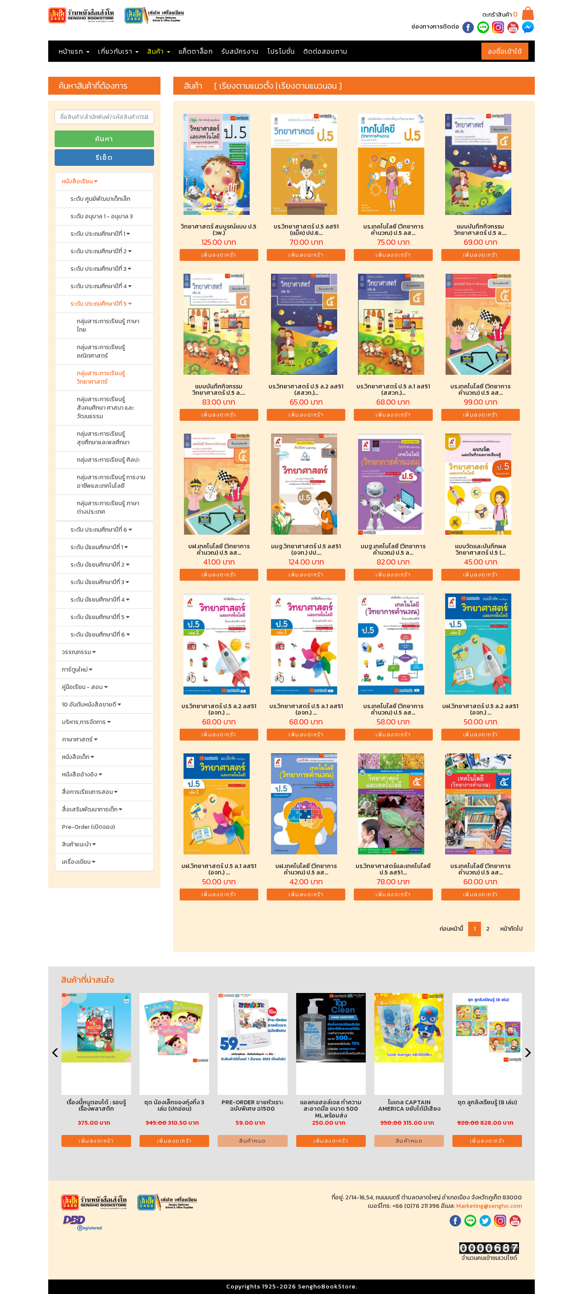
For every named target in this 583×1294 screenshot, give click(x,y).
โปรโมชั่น (281, 51)
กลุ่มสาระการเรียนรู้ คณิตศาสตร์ (101, 351)
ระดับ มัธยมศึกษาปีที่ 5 (98, 617)
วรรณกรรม (77, 652)
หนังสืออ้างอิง (80, 774)
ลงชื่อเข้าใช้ (505, 51)
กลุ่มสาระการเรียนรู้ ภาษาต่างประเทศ (108, 507)
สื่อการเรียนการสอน (88, 791)
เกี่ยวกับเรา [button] (116, 51)
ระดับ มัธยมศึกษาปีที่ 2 (98, 564)
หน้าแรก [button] (72, 51)
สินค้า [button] (156, 51)
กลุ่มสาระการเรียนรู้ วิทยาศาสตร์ (101, 377)
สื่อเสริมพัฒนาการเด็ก (90, 809)
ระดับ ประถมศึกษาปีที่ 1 (98, 233)
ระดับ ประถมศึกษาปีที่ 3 (99, 268)
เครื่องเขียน (77, 861)
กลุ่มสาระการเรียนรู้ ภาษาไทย (108, 325)
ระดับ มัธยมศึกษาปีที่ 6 (98, 634)
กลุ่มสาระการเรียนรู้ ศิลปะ (108, 459)
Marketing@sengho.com (489, 1205)
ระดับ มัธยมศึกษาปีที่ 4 (98, 599)
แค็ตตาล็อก (196, 51)
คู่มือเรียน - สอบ (83, 687)
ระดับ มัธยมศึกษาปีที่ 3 (97, 582)
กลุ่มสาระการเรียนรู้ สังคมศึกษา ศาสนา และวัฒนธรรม (105, 408)
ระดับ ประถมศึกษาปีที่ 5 (99, 303)
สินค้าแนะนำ (77, 844)
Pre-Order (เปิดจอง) (88, 826)
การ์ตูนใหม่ (75, 669)
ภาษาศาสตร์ (78, 739)
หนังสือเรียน (78, 181)
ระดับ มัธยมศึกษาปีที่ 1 (97, 547)
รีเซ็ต (104, 157)
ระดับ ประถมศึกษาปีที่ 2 (99, 251)
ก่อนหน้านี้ (451, 928)
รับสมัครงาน (240, 51)
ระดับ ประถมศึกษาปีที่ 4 (99, 286)
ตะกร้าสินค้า (500, 14)
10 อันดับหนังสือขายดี (89, 704)
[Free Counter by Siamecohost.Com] (489, 1247)
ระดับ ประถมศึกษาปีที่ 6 (99, 529)
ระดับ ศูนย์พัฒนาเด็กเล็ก (100, 198)
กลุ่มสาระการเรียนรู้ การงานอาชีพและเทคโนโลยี (111, 481)
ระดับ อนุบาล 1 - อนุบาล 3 (101, 216)
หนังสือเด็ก (76, 757)
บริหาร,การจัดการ (84, 722)
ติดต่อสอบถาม (325, 51)
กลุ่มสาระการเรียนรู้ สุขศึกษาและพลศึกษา (103, 438)
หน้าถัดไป (511, 928)
